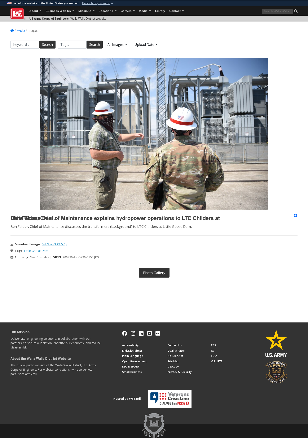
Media (143, 11)
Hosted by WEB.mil (127, 399)
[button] (98, 3)
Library (160, 11)
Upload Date (145, 44)
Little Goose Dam (36, 251)
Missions (85, 11)
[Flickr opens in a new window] (157, 333)
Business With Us (58, 11)
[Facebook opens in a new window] (124, 333)
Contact (175, 11)
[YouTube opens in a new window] (149, 333)
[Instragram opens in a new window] (133, 333)
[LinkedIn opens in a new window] (141, 333)
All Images (115, 44)
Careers (126, 11)
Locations (106, 11)
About (34, 11)
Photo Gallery (154, 272)
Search (47, 44)
